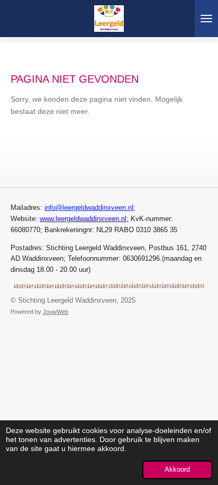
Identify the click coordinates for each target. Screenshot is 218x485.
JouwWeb (55, 311)
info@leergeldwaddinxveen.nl (88, 207)
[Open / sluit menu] (206, 18)
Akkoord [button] (177, 469)
